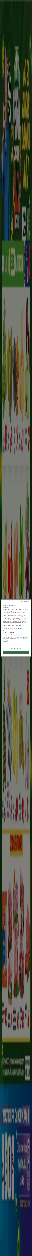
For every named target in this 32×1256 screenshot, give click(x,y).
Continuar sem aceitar (25, 601)
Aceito (16, 652)
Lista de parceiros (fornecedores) (11, 643)
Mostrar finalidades (16, 648)
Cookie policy (19, 628)
